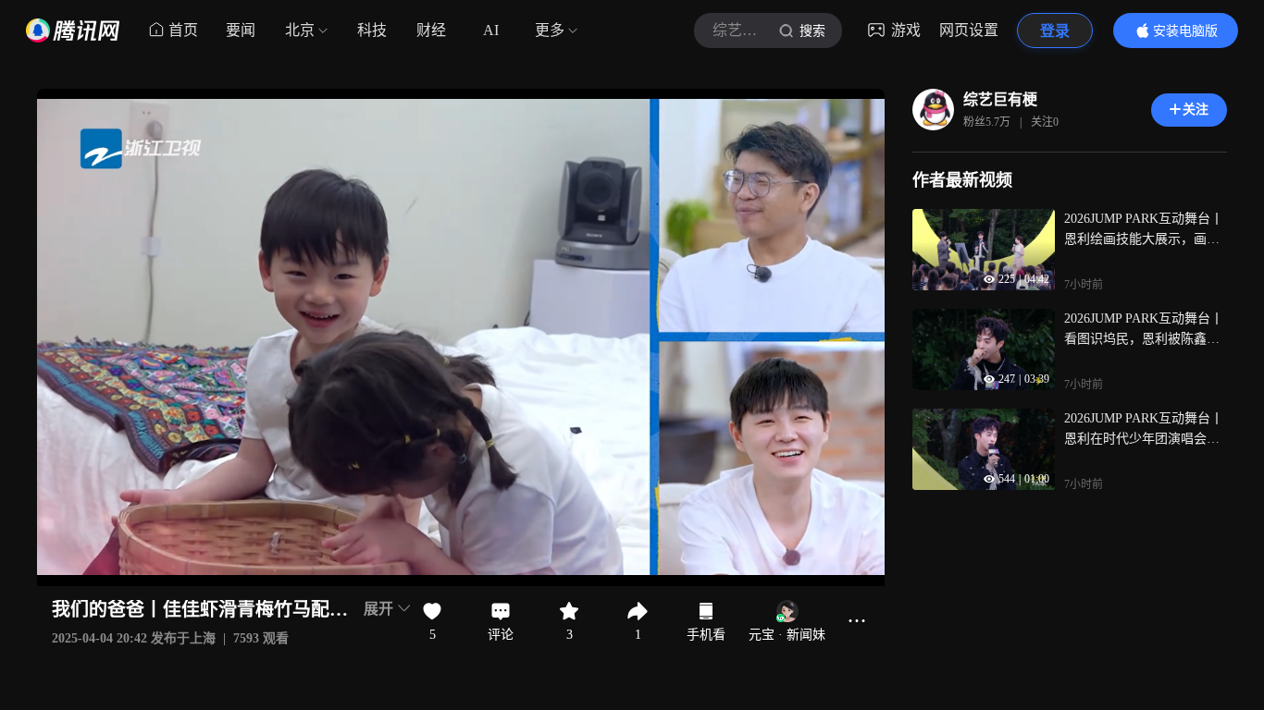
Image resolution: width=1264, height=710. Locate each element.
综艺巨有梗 (1000, 99)
